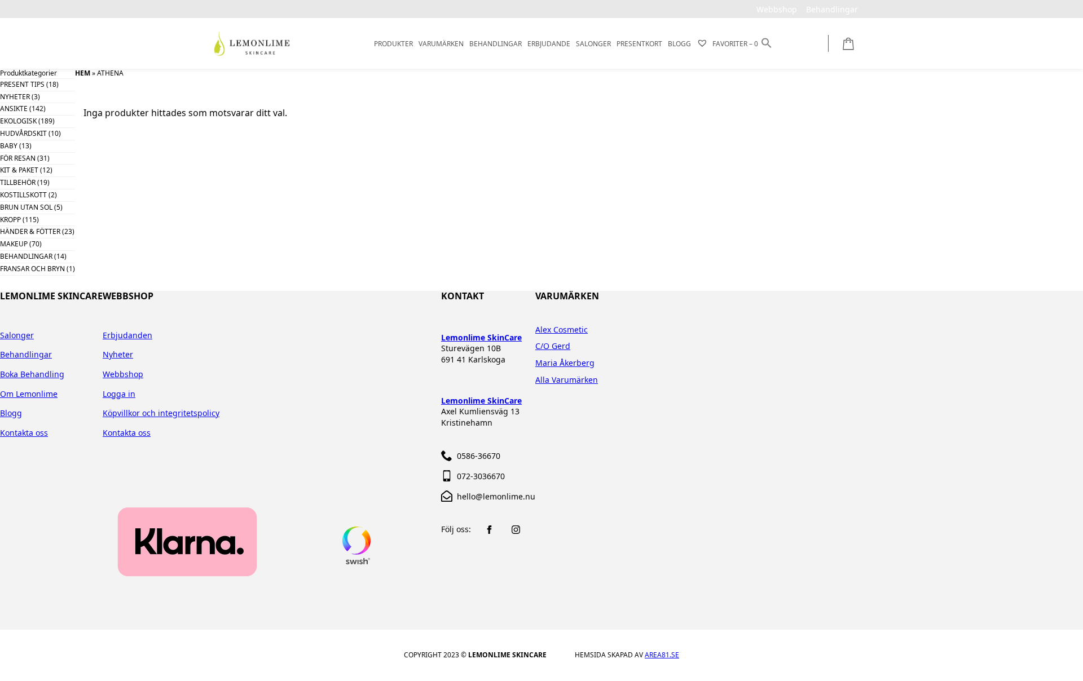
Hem (82, 73)
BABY (8, 146)
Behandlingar (26, 354)
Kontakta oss (24, 432)
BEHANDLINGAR (26, 256)
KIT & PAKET (19, 170)
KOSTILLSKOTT (23, 195)
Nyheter (118, 354)
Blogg (11, 413)
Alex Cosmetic (561, 329)
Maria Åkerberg (565, 362)
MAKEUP (14, 244)
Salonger (17, 335)
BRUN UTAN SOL (26, 207)
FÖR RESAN (18, 158)
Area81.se (662, 655)
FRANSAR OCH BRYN (32, 268)
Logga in (119, 393)
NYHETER (15, 96)
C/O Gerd (552, 345)
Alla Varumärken (566, 379)
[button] (766, 43)
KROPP (10, 219)
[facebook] (489, 530)
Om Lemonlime (29, 393)
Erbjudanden (127, 335)
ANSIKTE (14, 108)
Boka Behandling (32, 374)
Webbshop (123, 374)
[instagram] (516, 530)
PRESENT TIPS (22, 84)
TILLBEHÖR (18, 182)
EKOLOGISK (18, 121)
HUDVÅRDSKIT (23, 133)
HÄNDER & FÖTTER (30, 231)
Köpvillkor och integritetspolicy (161, 413)
